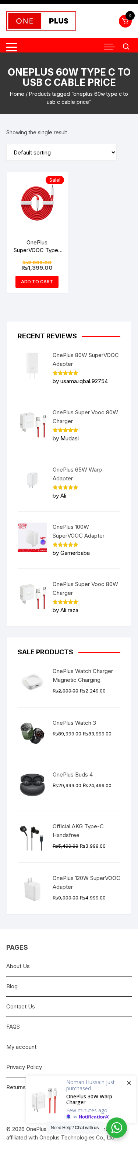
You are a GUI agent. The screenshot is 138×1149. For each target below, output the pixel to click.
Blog (12, 986)
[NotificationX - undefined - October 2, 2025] (81, 1099)
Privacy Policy (24, 1066)
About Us (18, 966)
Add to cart (37, 281)
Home (17, 94)
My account (21, 1046)
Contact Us (20, 1006)
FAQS (13, 1026)
